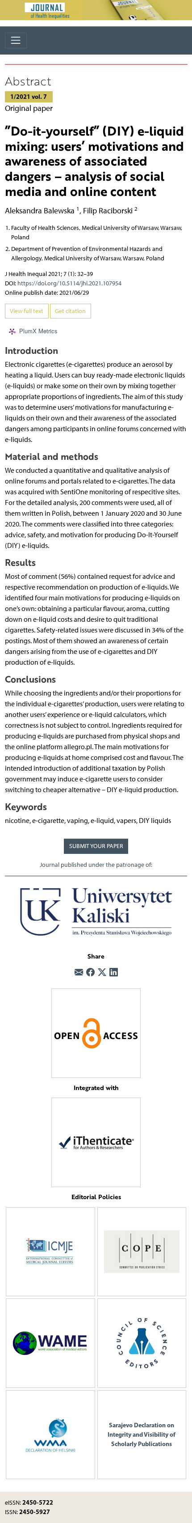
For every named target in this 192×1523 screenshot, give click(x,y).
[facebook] (90, 972)
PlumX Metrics (38, 331)
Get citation (70, 311)
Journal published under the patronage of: (96, 865)
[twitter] (102, 972)
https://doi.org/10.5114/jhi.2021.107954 (69, 283)
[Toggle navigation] (16, 40)
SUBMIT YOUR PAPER (96, 846)
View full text (26, 311)
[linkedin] (113, 972)
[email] (79, 972)
